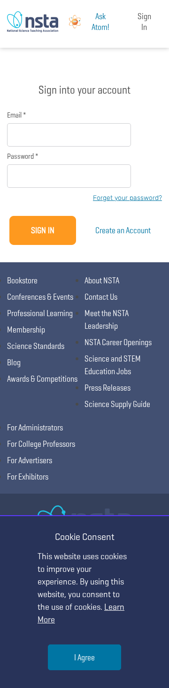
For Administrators (35, 427)
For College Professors (41, 443)
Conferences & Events (40, 296)
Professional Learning (40, 313)
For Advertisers (29, 460)
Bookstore (22, 280)
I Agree (84, 657)
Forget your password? (127, 198)
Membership (26, 329)
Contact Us (100, 296)
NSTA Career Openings (118, 342)
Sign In (144, 21)
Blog (14, 362)
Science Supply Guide (117, 404)
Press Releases (107, 387)
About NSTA (101, 280)
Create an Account (123, 230)
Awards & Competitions (42, 378)
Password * (22, 156)
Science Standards (35, 345)
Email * (16, 115)
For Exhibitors (27, 476)
